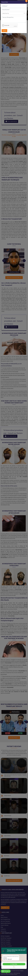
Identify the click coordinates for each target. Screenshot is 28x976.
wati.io (14, 967)
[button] (14, 964)
